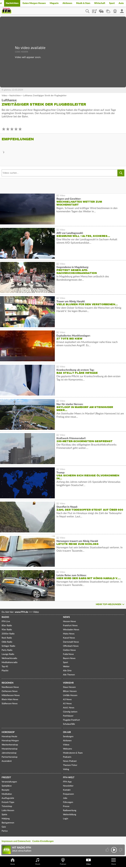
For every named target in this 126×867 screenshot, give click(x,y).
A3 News (67, 699)
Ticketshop (7, 806)
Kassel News (69, 638)
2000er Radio (8, 634)
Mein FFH (121, 10)
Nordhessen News (10, 687)
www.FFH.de (21, 612)
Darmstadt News (71, 642)
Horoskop (8, 732)
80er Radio (7, 626)
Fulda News (68, 654)
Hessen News (69, 621)
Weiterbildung (69, 815)
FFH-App (67, 782)
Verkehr (68, 683)
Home (12, 864)
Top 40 (5, 667)
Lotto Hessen (8, 810)
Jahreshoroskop (9, 753)
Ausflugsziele (8, 798)
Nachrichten (12, 3)
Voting (66, 769)
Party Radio (7, 650)
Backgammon (8, 823)
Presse (66, 806)
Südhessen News (10, 704)
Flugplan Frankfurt (71, 720)
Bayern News (69, 658)
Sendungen (68, 737)
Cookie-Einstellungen (43, 841)
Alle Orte (67, 671)
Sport (112, 3)
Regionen (7, 683)
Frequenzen (68, 794)
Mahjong (6, 819)
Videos (66, 745)
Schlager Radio (8, 646)
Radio (5, 617)
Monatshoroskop (9, 749)
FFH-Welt (68, 777)
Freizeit (6, 777)
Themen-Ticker (70, 765)
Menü (113, 864)
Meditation (7, 794)
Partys (5, 831)
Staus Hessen (69, 687)
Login (65, 819)
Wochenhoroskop (10, 745)
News (66, 617)
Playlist (94, 10)
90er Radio (7, 630)
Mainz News (68, 634)
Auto (121, 3)
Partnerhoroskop (9, 757)
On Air (67, 732)
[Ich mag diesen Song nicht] (120, 850)
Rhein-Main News (10, 699)
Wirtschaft (99, 3)
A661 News (68, 708)
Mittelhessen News (11, 695)
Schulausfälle (69, 724)
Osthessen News (10, 691)
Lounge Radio (8, 654)
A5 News (67, 704)
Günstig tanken (70, 712)
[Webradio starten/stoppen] (114, 850)
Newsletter (68, 786)
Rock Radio (7, 638)
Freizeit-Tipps (8, 802)
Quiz (4, 827)
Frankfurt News (70, 626)
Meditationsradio (9, 662)
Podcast (63, 864)
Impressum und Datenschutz (16, 841)
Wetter (108, 10)
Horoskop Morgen (10, 741)
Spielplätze (7, 786)
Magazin (54, 3)
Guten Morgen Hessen (34, 3)
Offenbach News (71, 646)
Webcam (115, 10)
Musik (37, 864)
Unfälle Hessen (70, 695)
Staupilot (101, 10)
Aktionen (67, 3)
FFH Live (6, 621)
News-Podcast (70, 761)
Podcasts (67, 757)
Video (4, 96)
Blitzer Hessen (70, 691)
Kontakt (67, 790)
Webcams (67, 749)
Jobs (65, 798)
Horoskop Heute (9, 737)
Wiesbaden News (71, 630)
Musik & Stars (83, 3)
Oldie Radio (7, 642)
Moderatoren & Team (73, 753)
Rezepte (5, 790)
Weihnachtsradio (9, 658)
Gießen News (69, 650)
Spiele (4, 815)
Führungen (68, 802)
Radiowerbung (69, 810)
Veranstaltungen (9, 782)
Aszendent (7, 761)
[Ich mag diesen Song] (107, 850)
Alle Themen (69, 675)
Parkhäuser (68, 716)
